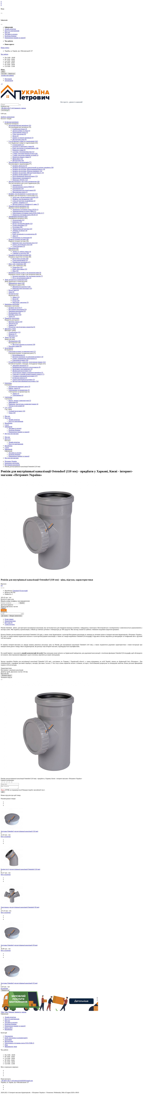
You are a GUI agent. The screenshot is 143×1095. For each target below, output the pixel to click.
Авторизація (9, 80)
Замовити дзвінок (20, 108)
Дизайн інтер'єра (10, 29)
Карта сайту (9, 1028)
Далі (3, 792)
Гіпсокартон (9, 1036)
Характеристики (10, 621)
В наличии (4, 988)
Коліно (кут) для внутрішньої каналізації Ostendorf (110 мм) (20, 869)
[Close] (1, 679)
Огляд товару (9, 619)
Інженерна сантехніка (12, 463)
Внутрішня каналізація (12, 465)
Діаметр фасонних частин (9, 606)
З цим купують (10, 624)
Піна (6, 1045)
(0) (2, 585)
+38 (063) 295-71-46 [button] (7, 1080)
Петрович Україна (11, 461)
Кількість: (4, 612)
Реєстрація (8, 79)
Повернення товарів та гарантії (15, 38)
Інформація (8, 426)
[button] (5, 47)
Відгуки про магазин (12, 433)
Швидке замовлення (16, 616)
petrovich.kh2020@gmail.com (23, 1080)
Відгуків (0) (8, 623)
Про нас (7, 32)
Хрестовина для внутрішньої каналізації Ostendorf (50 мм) (20, 907)
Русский (4, 73)
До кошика (5, 616)
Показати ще (5, 990)
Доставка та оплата (11, 34)
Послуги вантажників (12, 31)
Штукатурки (9, 1041)
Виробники (8, 423)
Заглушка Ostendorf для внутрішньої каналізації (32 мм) (19, 983)
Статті (7, 425)
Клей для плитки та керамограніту (16, 1038)
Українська (11, 73)
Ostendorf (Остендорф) (20, 591)
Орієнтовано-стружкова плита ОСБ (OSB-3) (19, 1043)
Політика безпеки (10, 36)
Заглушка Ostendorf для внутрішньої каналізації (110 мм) (19, 831)
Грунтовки (8, 1039)
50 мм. (3, 608)
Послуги (7, 418)
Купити (22, 603)
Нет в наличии (6, 836)
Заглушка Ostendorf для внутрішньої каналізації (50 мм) (19, 945)
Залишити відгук (6, 675)
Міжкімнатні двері (11, 1046)
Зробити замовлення (7, 117)
